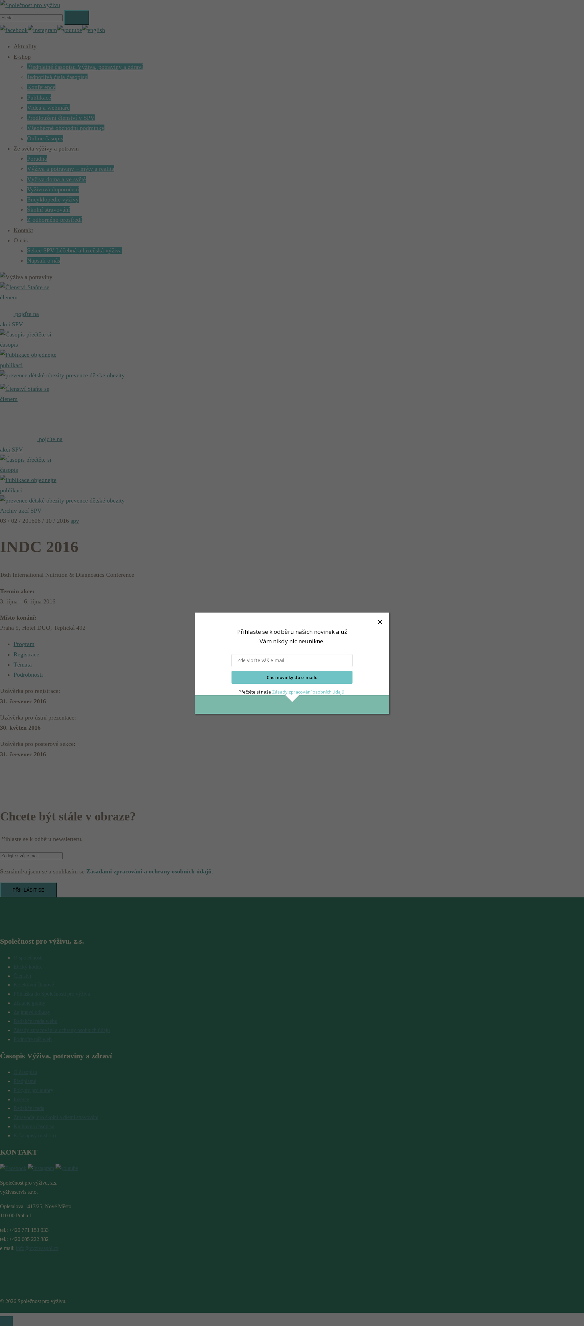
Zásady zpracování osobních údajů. (308, 692)
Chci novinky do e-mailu (292, 677)
